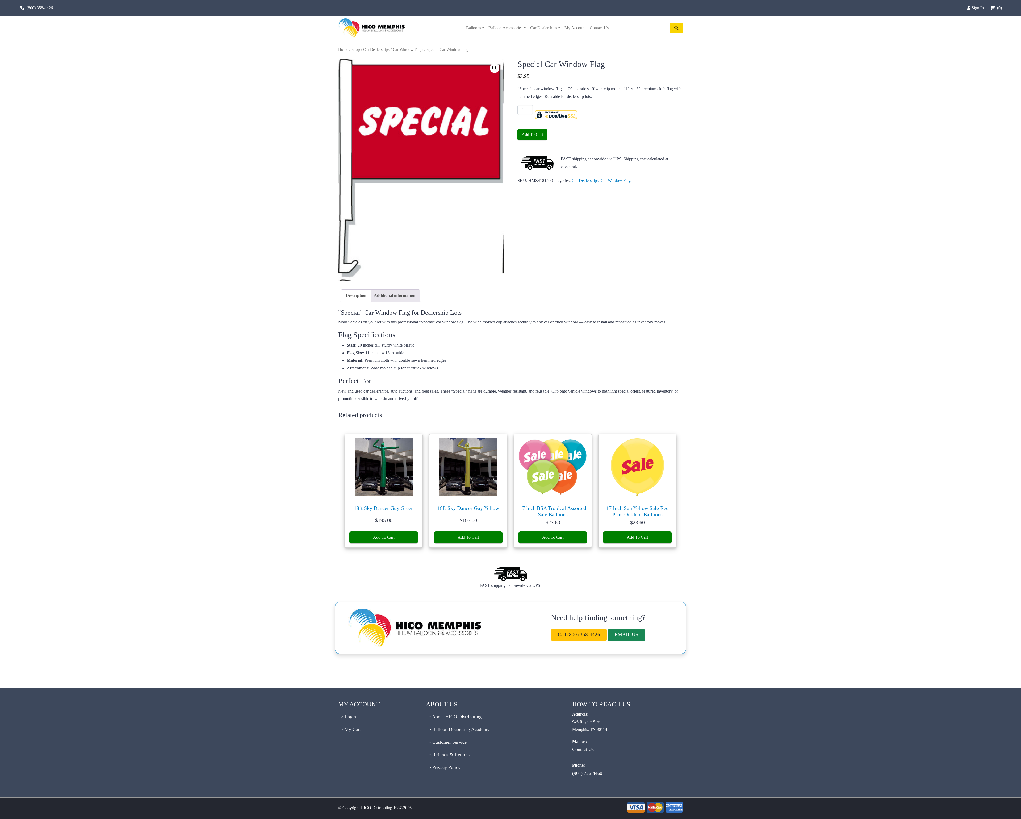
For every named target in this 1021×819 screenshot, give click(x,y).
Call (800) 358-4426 (579, 634)
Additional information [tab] (394, 295)
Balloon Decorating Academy (460, 729)
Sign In (978, 8)
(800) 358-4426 (40, 8)
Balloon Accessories (505, 28)
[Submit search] (676, 28)
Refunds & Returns (450, 754)
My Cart (352, 729)
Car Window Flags (408, 49)
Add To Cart (532, 134)
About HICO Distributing (456, 716)
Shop (356, 49)
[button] (494, 68)
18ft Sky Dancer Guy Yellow (468, 508)
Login (349, 716)
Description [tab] (356, 295)
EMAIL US (626, 634)
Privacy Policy (446, 767)
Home (343, 49)
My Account (574, 28)
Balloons (473, 28)
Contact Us (599, 28)
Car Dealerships (543, 28)
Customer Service (449, 742)
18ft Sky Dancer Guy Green (384, 508)
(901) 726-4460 (587, 773)
